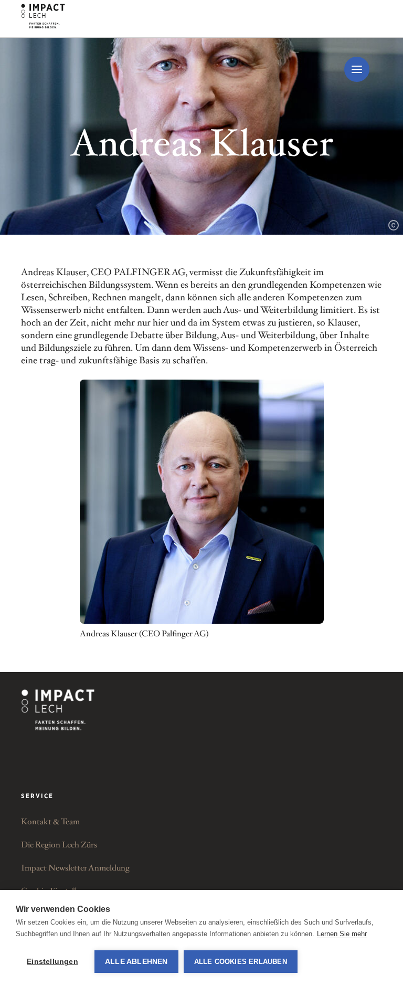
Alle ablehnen (136, 962)
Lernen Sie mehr (342, 934)
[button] (356, 69)
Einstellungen (52, 962)
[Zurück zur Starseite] (57, 710)
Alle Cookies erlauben (240, 962)
